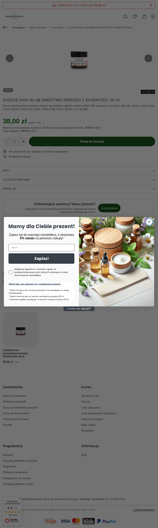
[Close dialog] (149, 221)
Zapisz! (41, 258)
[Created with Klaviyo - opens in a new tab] (79, 308)
